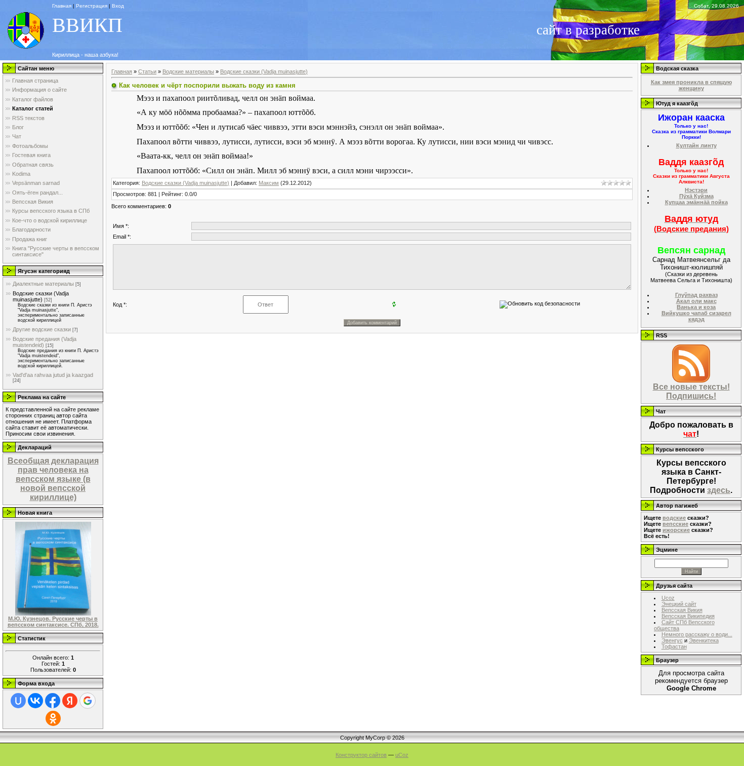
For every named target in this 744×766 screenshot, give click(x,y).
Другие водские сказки (42, 329)
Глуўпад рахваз (696, 295)
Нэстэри (696, 190)
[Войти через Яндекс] (69, 700)
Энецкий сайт (679, 604)
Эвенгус (672, 640)
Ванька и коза (696, 307)
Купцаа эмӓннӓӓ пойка (696, 202)
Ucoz (668, 598)
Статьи (147, 71)
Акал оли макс (696, 301)
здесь (718, 490)
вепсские (675, 524)
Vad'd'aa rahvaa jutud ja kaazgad (53, 375)
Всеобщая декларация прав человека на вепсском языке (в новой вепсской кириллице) (53, 479)
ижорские (676, 530)
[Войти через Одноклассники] (53, 718)
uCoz (401, 755)
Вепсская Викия (682, 610)
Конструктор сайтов (361, 755)
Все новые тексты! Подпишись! (691, 391)
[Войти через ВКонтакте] (35, 700)
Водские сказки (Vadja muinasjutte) (41, 296)
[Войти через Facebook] (52, 700)
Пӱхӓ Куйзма (696, 196)
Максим (269, 183)
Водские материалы (188, 71)
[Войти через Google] (87, 701)
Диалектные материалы (43, 284)
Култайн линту (696, 145)
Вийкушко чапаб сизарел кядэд (696, 316)
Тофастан (674, 646)
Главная (121, 71)
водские (674, 518)
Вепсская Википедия (688, 616)
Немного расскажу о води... (697, 634)
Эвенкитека (704, 640)
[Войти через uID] (18, 700)
